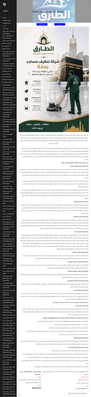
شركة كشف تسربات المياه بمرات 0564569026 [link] (9, 356)
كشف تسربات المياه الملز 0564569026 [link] (8, 163)
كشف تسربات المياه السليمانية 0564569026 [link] (8, 158)
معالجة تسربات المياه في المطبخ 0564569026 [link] (8, 172)
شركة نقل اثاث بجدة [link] (7, 68)
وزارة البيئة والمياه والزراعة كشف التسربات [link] (9, 148)
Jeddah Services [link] (6, 49)
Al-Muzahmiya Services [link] (8, 79)
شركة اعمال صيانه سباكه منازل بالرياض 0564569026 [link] (9, 393)
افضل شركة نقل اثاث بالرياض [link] (8, 264)
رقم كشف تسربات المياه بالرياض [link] (8, 202)
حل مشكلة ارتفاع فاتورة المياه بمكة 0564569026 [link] (9, 255)
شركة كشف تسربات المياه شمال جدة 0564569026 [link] (9, 65)
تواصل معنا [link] (5, 28)
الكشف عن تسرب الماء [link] (8, 297)
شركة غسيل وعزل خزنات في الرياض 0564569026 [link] (9, 98)
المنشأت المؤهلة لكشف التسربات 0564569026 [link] (8, 301)
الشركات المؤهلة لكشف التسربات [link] (8, 272)
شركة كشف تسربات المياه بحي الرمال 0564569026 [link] (9, 240)
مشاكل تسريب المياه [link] (7, 139)
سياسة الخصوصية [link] (7, 20)
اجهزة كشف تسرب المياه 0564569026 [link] (8, 182)
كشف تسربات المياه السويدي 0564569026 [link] (8, 187)
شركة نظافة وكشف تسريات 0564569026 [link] (9, 130)
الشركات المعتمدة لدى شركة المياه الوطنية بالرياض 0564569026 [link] (9, 285)
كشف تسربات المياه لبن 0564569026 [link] (8, 167)
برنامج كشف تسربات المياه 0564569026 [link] (9, 306)
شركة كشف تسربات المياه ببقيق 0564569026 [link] (9, 334)
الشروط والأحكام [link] (6, 23)
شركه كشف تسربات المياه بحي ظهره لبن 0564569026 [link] (9, 292)
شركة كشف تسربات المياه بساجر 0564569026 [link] (9, 339)
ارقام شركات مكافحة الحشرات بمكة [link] (7, 250)
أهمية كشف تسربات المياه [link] (9, 41)
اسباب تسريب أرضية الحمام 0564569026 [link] (9, 143)
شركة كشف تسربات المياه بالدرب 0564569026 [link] (9, 351)
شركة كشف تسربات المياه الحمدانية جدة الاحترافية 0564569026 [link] (9, 53)
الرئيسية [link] (4, 18)
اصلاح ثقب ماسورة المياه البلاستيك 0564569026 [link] (8, 223)
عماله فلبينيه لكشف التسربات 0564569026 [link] (8, 259)
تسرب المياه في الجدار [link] (8, 320)
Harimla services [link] (7, 46)
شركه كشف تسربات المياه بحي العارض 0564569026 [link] (9, 89)
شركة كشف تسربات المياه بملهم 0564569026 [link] (9, 329)
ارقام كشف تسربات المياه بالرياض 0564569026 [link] (8, 197)
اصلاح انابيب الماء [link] (7, 216)
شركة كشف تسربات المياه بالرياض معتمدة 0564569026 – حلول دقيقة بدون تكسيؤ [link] (9, 34)
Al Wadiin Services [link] (7, 71)
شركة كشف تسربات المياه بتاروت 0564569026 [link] (9, 373)
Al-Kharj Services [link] (7, 77)
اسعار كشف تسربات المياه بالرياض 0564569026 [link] (9, 108)
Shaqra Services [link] (7, 74)
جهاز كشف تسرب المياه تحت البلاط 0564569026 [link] (9, 311)
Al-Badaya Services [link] (7, 82)
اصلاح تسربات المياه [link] (7, 219)
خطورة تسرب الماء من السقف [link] (8, 135)
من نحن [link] (4, 26)
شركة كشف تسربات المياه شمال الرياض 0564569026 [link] (9, 120)
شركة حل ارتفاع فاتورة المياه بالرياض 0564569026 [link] (9, 103)
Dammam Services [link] (7, 43)
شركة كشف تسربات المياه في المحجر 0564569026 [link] (9, 388)
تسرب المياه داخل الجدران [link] (8, 318)
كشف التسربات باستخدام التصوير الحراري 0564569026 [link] (8, 345)
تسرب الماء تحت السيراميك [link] (9, 315)
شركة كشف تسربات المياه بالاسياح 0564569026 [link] (9, 324)
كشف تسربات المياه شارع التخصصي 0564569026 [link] (8, 93)
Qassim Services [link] (7, 85)
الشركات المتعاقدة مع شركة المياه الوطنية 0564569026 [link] (8, 278)
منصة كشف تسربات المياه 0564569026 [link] (9, 125)
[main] (48, 11)
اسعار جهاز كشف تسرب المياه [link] (8, 210)
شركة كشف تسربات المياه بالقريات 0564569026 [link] (9, 378)
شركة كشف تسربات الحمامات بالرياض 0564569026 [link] (7, 114)
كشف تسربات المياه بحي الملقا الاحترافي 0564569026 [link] (8, 234)
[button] (89, 1)
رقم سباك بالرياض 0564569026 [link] (7, 177)
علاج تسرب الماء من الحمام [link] (9, 206)
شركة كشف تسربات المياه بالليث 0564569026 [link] (9, 368)
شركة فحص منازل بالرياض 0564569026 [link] (9, 228)
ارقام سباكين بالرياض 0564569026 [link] (7, 192)
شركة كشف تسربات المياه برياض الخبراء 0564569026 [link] (9, 383)
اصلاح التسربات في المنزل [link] (8, 214)
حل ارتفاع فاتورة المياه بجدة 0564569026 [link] (9, 60)
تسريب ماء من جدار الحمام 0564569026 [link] (9, 153)
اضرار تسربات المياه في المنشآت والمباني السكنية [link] (9, 245)
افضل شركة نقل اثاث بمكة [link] (9, 268)
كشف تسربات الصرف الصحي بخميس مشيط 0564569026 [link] (9, 362)
